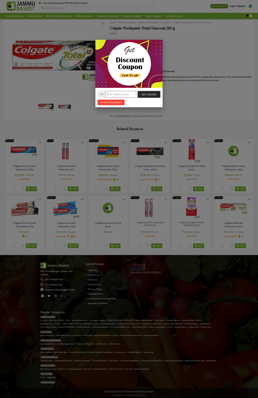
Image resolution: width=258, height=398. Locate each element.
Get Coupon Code (149, 95)
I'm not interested (111, 102)
